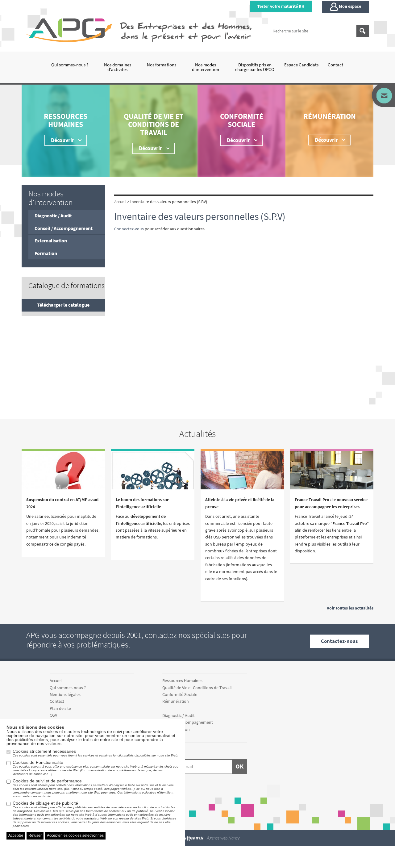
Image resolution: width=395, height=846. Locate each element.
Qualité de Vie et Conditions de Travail (153, 124)
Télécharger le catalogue (63, 305)
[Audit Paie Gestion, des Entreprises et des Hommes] (70, 30)
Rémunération (329, 116)
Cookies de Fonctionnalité (95, 768)
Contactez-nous (339, 641)
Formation (46, 253)
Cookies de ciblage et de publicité (94, 814)
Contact (335, 65)
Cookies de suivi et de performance (93, 788)
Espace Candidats (301, 65)
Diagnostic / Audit (53, 215)
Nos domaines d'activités (117, 67)
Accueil (56, 680)
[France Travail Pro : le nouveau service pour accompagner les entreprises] (331, 477)
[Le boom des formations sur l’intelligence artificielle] (152, 476)
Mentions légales (65, 694)
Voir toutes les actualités (350, 608)
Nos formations (161, 65)
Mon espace (349, 6)
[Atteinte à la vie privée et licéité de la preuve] (242, 478)
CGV (53, 715)
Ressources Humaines (65, 120)
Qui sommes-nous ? (69, 65)
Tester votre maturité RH (280, 6)
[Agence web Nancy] (191, 837)
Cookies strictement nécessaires (95, 753)
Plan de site (60, 708)
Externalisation (51, 240)
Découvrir (238, 140)
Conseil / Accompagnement (64, 228)
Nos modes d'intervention (205, 67)
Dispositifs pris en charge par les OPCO (254, 67)
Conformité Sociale (241, 120)
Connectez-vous (129, 229)
